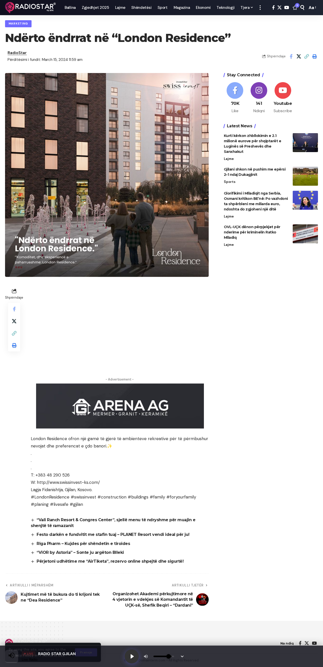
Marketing (18, 24)
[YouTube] (286, 7)
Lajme (229, 159)
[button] (260, 7)
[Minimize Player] (182, 656)
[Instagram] (259, 98)
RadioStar (17, 52)
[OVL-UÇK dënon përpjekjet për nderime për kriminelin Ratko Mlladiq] (305, 233)
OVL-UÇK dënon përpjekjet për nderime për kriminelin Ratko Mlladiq (252, 232)
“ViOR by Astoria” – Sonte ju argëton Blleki (80, 552)
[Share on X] (298, 56)
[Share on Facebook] (290, 56)
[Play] (132, 656)
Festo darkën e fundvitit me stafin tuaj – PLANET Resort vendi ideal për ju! (113, 534)
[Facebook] (273, 7)
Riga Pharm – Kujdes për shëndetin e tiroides (83, 543)
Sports (229, 182)
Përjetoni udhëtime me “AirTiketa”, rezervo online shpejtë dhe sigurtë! (110, 561)
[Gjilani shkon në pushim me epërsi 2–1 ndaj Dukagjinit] (305, 176)
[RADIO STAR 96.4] (31, 7)
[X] (279, 7)
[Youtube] (283, 98)
